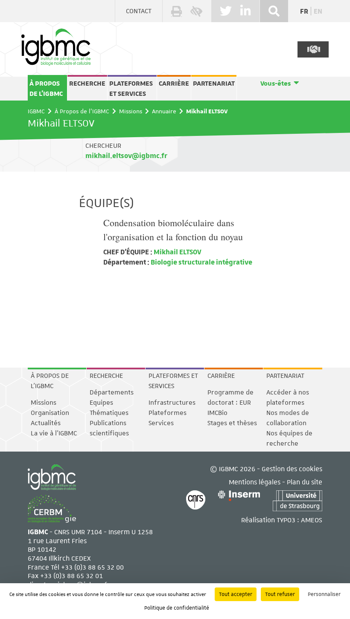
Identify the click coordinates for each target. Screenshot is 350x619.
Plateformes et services (131, 88)
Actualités (46, 423)
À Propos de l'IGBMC (46, 88)
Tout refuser (280, 594)
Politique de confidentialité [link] (176, 608)
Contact (139, 11)
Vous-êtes (275, 83)
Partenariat (214, 83)
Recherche (87, 83)
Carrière (174, 83)
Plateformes (168, 413)
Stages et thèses (232, 423)
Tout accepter (235, 594)
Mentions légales (254, 481)
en (318, 11)
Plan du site (304, 481)
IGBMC (36, 111)
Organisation (50, 413)
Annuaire (164, 111)
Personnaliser (324, 594)
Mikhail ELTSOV (176, 251)
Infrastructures (172, 402)
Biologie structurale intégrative (200, 262)
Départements (112, 392)
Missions (130, 111)
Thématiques (109, 413)
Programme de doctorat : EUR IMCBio (230, 402)
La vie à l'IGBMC (54, 433)
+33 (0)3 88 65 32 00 (92, 566)
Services (161, 423)
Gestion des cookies (292, 468)
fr (304, 11)
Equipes (101, 402)
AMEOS (311, 519)
